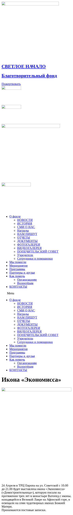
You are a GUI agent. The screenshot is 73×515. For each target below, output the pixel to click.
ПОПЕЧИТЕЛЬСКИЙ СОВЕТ (37, 251)
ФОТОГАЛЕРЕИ (28, 244)
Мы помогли (17, 262)
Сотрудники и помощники (35, 258)
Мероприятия (18, 265)
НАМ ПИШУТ (27, 234)
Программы (17, 269)
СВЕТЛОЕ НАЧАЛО (24, 66)
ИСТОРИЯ (24, 223)
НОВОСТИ (25, 220)
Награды (23, 230)
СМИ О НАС (26, 227)
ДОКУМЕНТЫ (27, 241)
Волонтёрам (25, 283)
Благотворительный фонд (29, 75)
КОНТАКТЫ (18, 286)
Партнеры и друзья (22, 272)
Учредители (25, 255)
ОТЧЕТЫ (23, 237)
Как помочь (17, 276)
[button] (36, 293)
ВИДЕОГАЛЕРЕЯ (29, 248)
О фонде (15, 216)
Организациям (27, 279)
